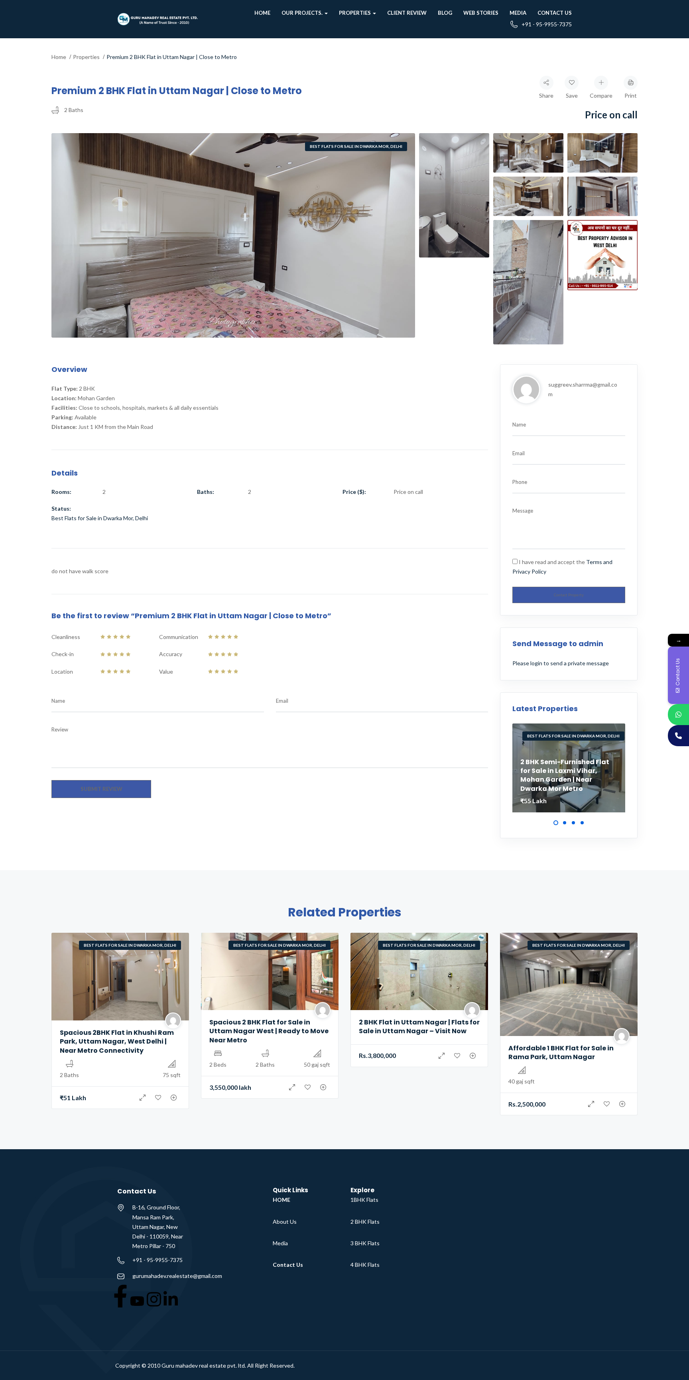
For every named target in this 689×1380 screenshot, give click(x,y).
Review (59, 729)
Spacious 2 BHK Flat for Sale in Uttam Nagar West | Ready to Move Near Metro (269, 1031)
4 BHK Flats (365, 1264)
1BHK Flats (364, 1199)
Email (282, 701)
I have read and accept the (562, 566)
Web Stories (480, 13)
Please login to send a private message (560, 663)
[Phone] (678, 735)
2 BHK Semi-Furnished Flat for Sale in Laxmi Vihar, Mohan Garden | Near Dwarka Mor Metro (564, 775)
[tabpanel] (568, 767)
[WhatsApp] (678, 714)
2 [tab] (564, 822)
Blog (445, 13)
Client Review (407, 13)
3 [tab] (573, 822)
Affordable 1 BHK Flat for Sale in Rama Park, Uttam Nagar (561, 1053)
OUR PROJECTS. (303, 13)
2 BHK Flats (365, 1221)
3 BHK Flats (365, 1243)
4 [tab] (582, 822)
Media (518, 13)
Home (262, 13)
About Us (285, 1221)
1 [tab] (555, 822)
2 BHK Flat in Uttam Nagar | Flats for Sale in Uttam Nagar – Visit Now (419, 1027)
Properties (355, 13)
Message (522, 510)
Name (58, 701)
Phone (519, 482)
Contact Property (569, 595)
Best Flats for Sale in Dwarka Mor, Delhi (356, 146)
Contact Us (554, 13)
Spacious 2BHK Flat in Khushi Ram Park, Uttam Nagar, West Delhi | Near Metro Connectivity (117, 1041)
